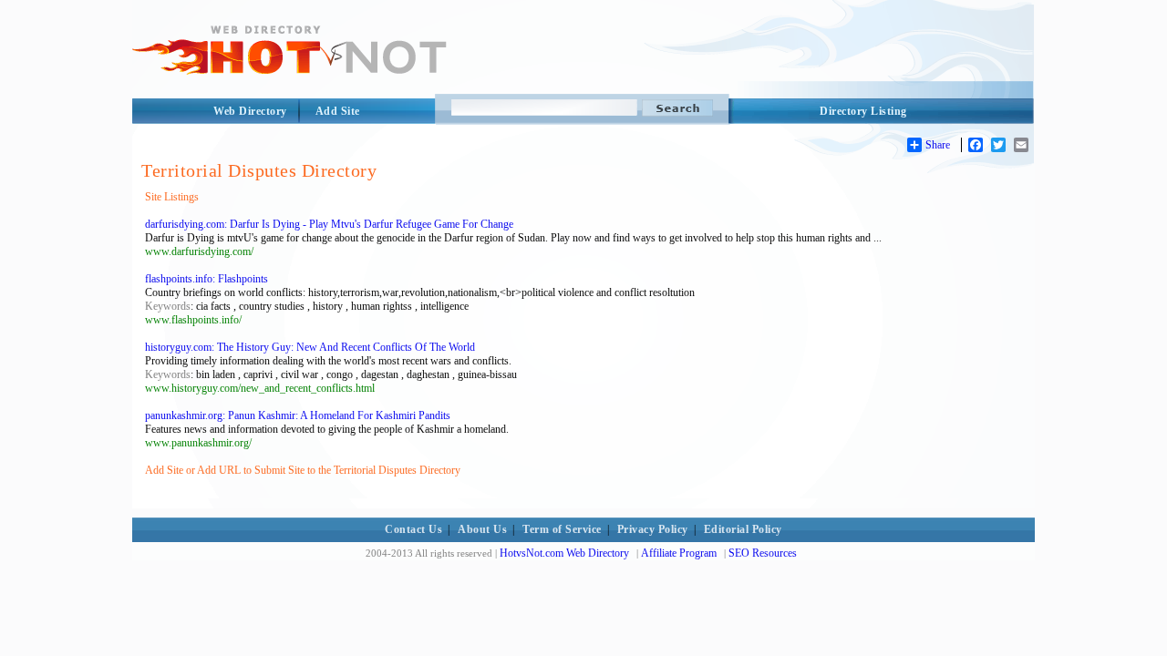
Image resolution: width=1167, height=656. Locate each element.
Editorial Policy (743, 529)
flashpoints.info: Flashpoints (206, 278)
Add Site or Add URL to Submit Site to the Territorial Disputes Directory (302, 470)
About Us (482, 529)
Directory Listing (863, 111)
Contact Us (413, 529)
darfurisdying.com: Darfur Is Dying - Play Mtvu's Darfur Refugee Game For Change (329, 224)
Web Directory (250, 111)
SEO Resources (762, 553)
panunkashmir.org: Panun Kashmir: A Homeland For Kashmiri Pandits (297, 415)
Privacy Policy (652, 529)
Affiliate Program (679, 553)
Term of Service (562, 529)
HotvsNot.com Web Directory (564, 553)
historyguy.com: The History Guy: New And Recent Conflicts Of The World (310, 347)
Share (937, 144)
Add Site (337, 111)
